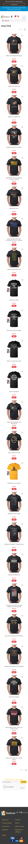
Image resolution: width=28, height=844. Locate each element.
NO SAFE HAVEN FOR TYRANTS (14, 636)
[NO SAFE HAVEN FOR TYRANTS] (14, 624)
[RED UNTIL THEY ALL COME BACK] (14, 746)
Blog (3, 835)
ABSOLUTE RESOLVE (14, 86)
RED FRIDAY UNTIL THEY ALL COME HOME (14, 728)
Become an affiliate (19, 831)
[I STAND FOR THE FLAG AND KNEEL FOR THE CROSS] (14, 593)
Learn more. (18, 1)
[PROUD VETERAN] (14, 685)
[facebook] (21, 812)
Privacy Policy (7, 823)
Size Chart (5, 826)
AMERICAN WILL (14, 208)
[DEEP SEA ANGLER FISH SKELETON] (14, 410)
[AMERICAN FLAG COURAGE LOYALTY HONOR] (14, 166)
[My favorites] (15, 16)
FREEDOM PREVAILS (14, 575)
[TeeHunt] (5, 17)
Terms (17, 823)
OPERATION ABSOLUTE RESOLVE (14, 666)
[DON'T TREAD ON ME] (14, 440)
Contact (17, 820)
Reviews (5, 830)
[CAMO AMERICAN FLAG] (14, 257)
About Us (5, 820)
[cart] (18, 16)
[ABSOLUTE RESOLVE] (14, 74)
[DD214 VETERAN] (14, 379)
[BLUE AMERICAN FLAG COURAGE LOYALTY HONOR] (14, 227)
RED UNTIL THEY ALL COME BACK (14, 758)
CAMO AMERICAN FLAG (14, 269)
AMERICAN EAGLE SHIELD (14, 147)
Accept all (14, 4)
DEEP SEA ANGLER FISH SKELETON (14, 422)
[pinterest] (19, 812)
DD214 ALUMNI (14, 300)
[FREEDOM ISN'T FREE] (14, 501)
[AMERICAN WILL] (14, 196)
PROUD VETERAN (14, 697)
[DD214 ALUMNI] (14, 288)
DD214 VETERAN (14, 391)
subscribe (23, 781)
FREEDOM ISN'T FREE (14, 513)
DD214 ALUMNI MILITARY (14, 361)
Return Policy (19, 826)
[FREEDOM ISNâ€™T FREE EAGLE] (14, 532)
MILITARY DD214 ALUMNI (14, 330)
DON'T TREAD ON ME (14, 452)
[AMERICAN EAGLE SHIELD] (14, 135)
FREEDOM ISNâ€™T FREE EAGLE (14, 544)
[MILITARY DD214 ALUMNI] (14, 318)
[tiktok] (25, 812)
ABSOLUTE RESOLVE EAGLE (14, 55)
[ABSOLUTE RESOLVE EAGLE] (14, 43)
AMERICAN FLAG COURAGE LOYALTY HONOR (14, 178)
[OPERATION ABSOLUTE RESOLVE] (14, 654)
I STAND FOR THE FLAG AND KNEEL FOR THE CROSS (14, 606)
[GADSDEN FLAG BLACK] (14, 471)
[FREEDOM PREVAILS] (14, 563)
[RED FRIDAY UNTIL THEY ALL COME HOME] (14, 715)
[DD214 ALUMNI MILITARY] (14, 349)
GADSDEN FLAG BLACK (14, 483)
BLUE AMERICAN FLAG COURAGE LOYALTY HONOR (14, 239)
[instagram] (17, 812)
